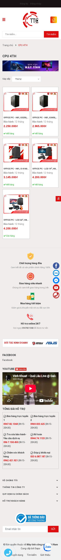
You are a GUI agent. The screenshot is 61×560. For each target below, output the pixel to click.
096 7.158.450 (10, 442)
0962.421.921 (10, 460)
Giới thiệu (45, 555)
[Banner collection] (30, 65)
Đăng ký (24, 3)
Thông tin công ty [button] (13, 487)
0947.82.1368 (10, 424)
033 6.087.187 (37, 456)
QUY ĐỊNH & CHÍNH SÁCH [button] (15, 494)
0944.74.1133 (37, 438)
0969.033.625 (37, 424)
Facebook (7, 360)
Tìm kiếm (51, 34)
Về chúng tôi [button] (10, 480)
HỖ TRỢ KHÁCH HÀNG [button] (13, 501)
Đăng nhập (35, 3)
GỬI (53, 529)
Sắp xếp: (6, 79)
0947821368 (27, 328)
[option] (38, 343)
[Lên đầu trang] (56, 544)
